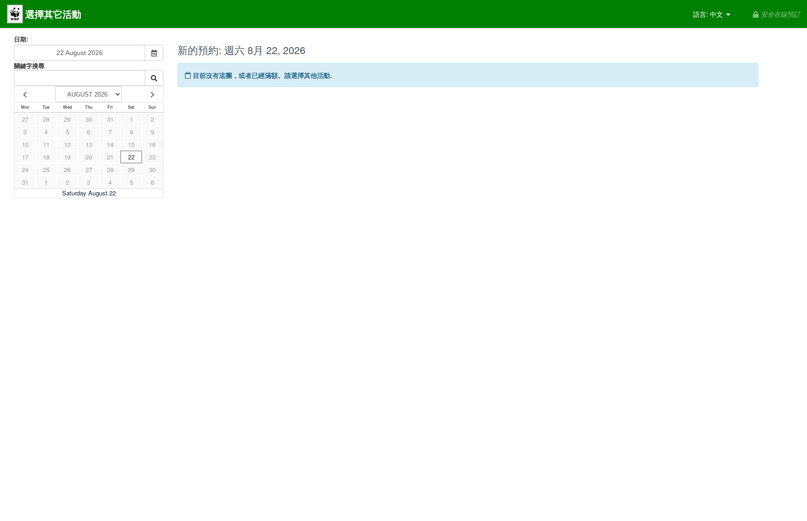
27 (25, 119)
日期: (21, 39)
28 (46, 119)
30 (88, 119)
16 (152, 144)
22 (131, 157)
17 (25, 157)
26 (67, 169)
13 (88, 144)
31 (110, 119)
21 (110, 157)
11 (46, 144)
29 (67, 119)
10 (25, 144)
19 (67, 157)
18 (46, 157)
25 (46, 169)
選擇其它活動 (53, 14)
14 (110, 144)
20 (88, 157)
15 (131, 144)
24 (25, 169)
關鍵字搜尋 (29, 65)
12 (67, 144)
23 (152, 157)
